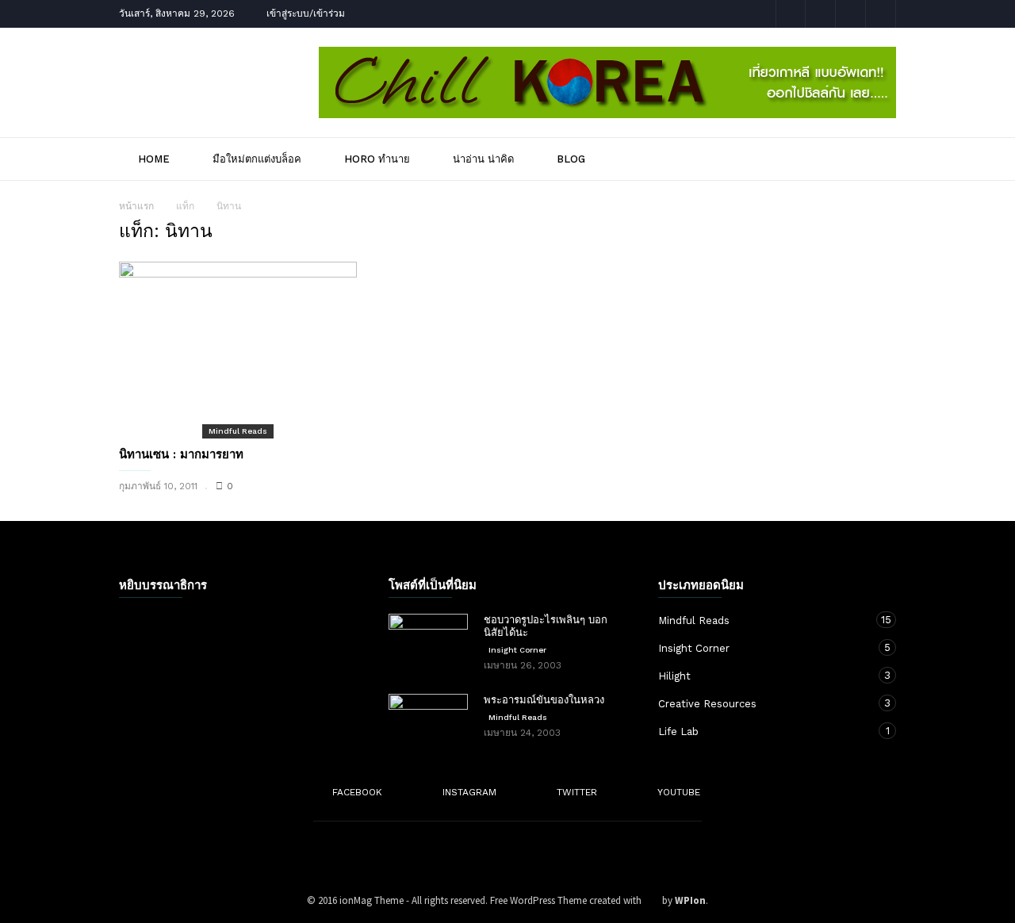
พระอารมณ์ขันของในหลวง (544, 700)
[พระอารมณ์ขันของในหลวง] (428, 721)
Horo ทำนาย (377, 159)
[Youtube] (881, 14)
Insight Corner (517, 649)
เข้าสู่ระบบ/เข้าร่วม (305, 13)
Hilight (761, 675)
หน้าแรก (136, 206)
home (154, 159)
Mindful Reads (238, 431)
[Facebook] (791, 14)
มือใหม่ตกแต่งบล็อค (257, 159)
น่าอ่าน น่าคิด (483, 159)
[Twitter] (851, 14)
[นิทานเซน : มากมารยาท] (238, 349)
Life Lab (761, 731)
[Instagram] (821, 14)
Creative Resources (761, 703)
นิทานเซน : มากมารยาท (181, 454)
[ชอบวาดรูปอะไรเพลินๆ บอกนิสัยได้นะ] (428, 641)
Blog (571, 159)
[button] (874, 158)
